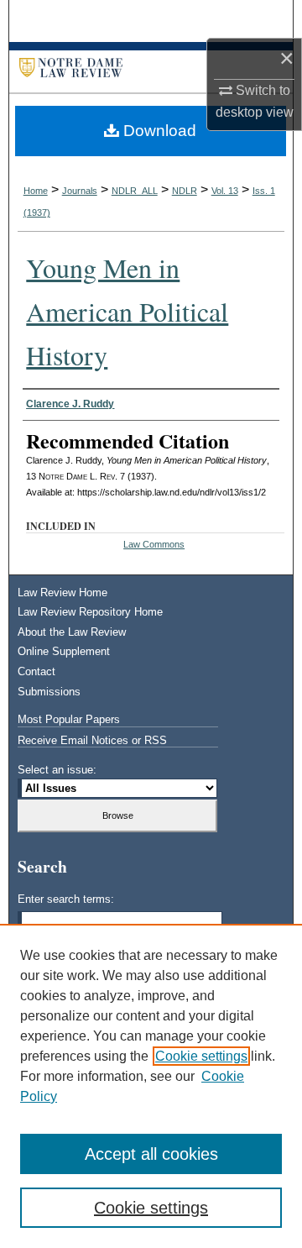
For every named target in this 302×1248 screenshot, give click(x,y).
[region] (151, 1086)
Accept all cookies (151, 1154)
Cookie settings (201, 1056)
